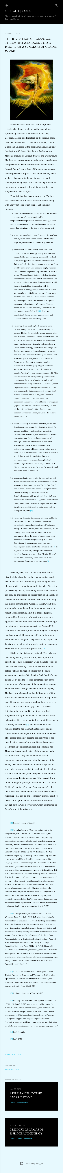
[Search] (56, 5)
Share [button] (7, 1054)
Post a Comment (13, 1069)
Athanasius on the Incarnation (25, 1095)
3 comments (22, 1102)
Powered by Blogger (34, 1163)
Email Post (17, 1054)
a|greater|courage (19, 11)
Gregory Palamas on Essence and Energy (26, 1131)
